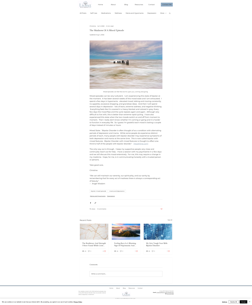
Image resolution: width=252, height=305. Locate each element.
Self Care (93, 13)
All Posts (83, 13)
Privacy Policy (78, 302)
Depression (151, 13)
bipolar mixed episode (98, 191)
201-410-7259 (170, 293)
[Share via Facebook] (90, 203)
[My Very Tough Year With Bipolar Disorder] (158, 232)
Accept (243, 302)
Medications (106, 13)
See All (170, 220)
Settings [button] (224, 302)
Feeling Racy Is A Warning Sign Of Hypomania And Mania (125, 244)
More (162, 13)
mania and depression (117, 191)
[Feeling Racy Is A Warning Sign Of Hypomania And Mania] (126, 232)
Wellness (118, 13)
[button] (170, 13)
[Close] (249, 301)
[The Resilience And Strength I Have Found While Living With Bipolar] (94, 232)
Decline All (233, 302)
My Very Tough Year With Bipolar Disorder (156, 244)
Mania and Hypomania (134, 13)
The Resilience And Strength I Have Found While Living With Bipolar (94, 244)
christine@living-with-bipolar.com (165, 292)
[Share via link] (95, 203)
